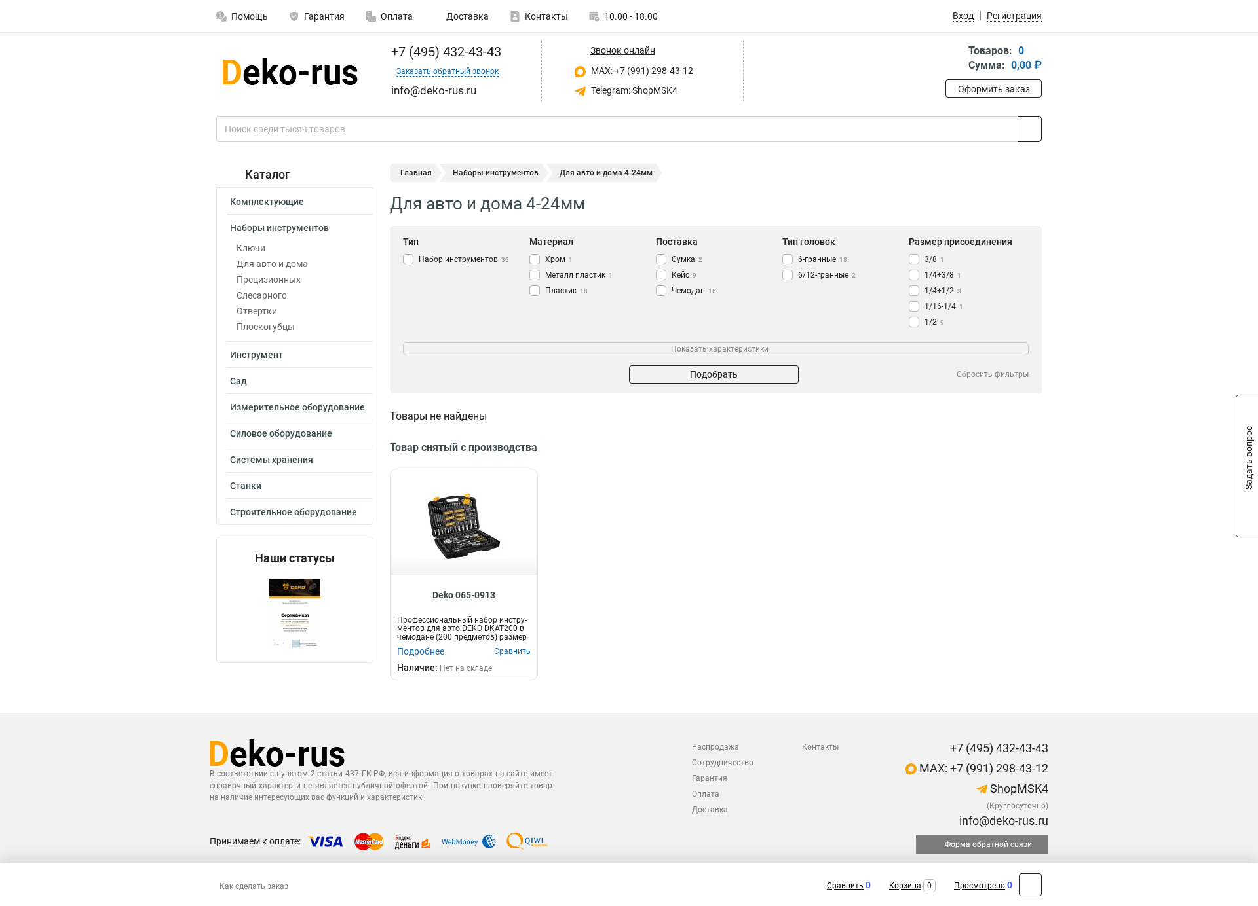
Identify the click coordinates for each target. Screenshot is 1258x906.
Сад (238, 381)
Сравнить (845, 885)
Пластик (566, 290)
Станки (245, 485)
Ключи (251, 248)
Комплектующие (267, 201)
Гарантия (324, 16)
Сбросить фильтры (993, 374)
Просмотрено (979, 885)
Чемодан (694, 290)
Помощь (249, 16)
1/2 (934, 322)
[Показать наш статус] (294, 613)
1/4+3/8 (942, 275)
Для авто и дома (272, 264)
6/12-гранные (827, 275)
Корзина (905, 885)
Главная (416, 172)
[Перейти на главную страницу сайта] (290, 71)
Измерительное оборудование (297, 407)
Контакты (546, 16)
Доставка (466, 16)
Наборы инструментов (279, 228)
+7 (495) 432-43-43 (444, 52)
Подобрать (714, 374)
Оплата (397, 16)
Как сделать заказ (253, 886)
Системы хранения (271, 459)
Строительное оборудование (293, 512)
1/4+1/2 (942, 290)
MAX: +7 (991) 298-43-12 (641, 70)
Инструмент (256, 355)
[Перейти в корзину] (954, 59)
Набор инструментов (464, 259)
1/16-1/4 (943, 306)
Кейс (684, 275)
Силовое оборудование (281, 433)
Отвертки (257, 311)
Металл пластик (579, 275)
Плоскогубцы (266, 326)
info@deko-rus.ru (1002, 820)
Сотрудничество (722, 762)
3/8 (934, 259)
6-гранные (822, 259)
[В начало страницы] (1030, 884)
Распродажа (715, 747)
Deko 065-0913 (463, 595)
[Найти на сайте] (1030, 129)
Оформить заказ (994, 89)
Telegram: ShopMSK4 (633, 90)
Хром (559, 259)
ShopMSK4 (1017, 788)
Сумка (687, 259)
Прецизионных (269, 279)
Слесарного (262, 295)
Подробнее (420, 651)
